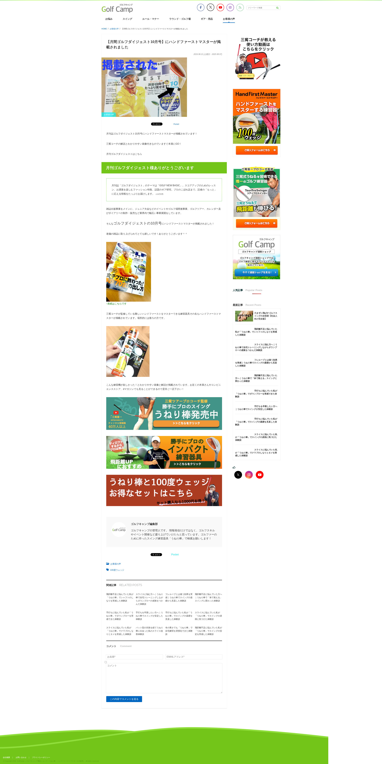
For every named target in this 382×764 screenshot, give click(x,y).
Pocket (176, 124)
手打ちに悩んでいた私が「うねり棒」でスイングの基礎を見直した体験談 (178, 615)
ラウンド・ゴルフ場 (180, 19)
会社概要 (6, 757)
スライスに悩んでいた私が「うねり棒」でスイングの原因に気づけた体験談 (208, 615)
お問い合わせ (21, 757)
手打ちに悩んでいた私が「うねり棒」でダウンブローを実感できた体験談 (119, 615)
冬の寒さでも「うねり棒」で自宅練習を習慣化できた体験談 (178, 630)
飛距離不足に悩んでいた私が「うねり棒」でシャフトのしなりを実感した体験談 (119, 597)
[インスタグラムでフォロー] (249, 475)
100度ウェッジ (117, 570)
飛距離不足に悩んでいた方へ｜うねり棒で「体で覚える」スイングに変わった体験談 (208, 597)
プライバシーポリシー (41, 757)
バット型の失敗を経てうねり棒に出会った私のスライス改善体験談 (149, 630)
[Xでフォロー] (238, 475)
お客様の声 (229, 19)
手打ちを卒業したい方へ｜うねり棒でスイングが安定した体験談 (149, 615)
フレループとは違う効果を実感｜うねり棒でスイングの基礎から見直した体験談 (178, 597)
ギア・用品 (207, 19)
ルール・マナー (150, 19)
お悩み (109, 19)
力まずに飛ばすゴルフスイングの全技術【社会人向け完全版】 (265, 316)
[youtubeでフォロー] (260, 475)
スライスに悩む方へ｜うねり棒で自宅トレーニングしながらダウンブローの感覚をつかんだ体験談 (256, 347)
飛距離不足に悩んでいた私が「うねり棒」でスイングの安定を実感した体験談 (208, 630)
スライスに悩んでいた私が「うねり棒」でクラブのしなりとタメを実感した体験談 (119, 630)
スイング (127, 19)
